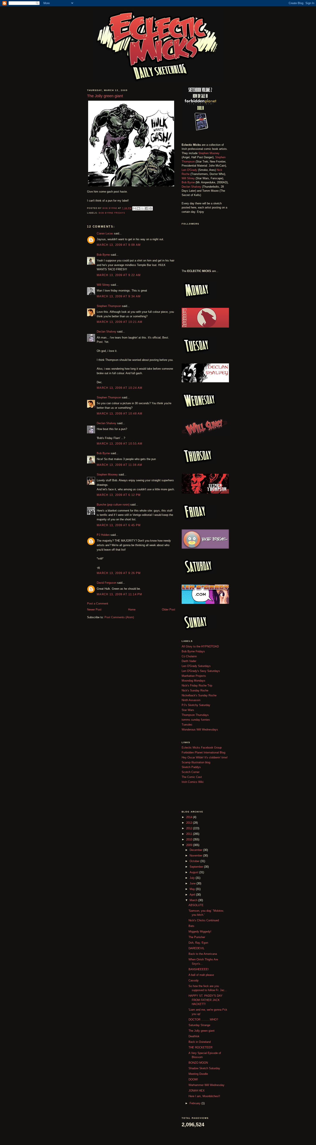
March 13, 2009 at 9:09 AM (119, 244)
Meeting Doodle (198, 1073)
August (194, 872)
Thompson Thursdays (195, 715)
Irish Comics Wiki (193, 782)
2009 (189, 845)
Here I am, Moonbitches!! (204, 1096)
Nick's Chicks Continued (204, 920)
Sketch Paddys (191, 767)
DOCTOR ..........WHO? (203, 1019)
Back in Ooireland (200, 1041)
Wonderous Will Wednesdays (200, 729)
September (197, 866)
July (193, 877)
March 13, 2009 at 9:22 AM (119, 275)
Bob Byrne (103, 254)
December (196, 850)
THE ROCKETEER (200, 1047)
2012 (189, 828)
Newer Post (94, 609)
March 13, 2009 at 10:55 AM (120, 443)
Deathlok (194, 1036)
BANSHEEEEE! (199, 969)
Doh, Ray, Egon (198, 942)
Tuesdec (187, 724)
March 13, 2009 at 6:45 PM (119, 525)
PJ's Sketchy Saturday (196, 705)
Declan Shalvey (106, 331)
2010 (189, 839)
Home (131, 609)
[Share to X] (142, 208)
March (194, 900)
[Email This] (134, 208)
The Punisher (197, 937)
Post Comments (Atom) (119, 617)
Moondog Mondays (193, 680)
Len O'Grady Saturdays (196, 666)
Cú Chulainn (189, 656)
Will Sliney (103, 284)
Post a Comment (97, 603)
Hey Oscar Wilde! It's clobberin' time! (205, 757)
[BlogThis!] (138, 208)
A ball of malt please (201, 974)
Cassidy (194, 980)
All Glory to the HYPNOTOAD (200, 646)
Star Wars (188, 710)
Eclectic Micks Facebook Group (202, 747)
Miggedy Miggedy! (200, 931)
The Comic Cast (192, 777)
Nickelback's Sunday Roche (199, 695)
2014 (189, 817)
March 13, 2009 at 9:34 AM (119, 296)
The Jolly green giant (202, 1030)
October (195, 861)
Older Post (168, 609)
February (195, 1103)
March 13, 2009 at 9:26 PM (119, 573)
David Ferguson (106, 582)
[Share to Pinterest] (151, 208)
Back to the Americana (203, 953)
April (193, 894)
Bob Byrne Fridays (112, 213)
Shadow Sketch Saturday (204, 1068)
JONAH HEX (197, 1090)
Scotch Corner (190, 772)
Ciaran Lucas (105, 233)
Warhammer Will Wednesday (206, 1085)
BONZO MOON (198, 1062)
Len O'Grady (189, 170)
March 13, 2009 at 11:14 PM (119, 594)
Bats (191, 926)
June (193, 883)
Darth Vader (189, 661)
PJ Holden (103, 534)
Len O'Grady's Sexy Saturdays (201, 671)
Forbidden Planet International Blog (203, 752)
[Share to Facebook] (146, 208)
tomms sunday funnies (196, 719)
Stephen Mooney (107, 474)
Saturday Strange (199, 1025)
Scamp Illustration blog (196, 762)
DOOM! (193, 1079)
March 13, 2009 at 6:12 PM (119, 495)
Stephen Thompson (109, 306)
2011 (189, 833)
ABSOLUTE (196, 905)
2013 (189, 822)
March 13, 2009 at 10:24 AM (120, 387)
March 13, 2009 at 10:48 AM (120, 413)
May (193, 889)
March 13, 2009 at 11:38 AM (119, 464)
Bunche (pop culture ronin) (113, 504)
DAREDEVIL (196, 948)
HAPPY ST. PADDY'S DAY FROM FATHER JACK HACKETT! (205, 1000)
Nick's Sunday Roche (195, 690)
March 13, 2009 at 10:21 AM (120, 321)
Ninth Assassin (191, 700)
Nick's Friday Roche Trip (197, 685)
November (196, 855)
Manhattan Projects (194, 675)
